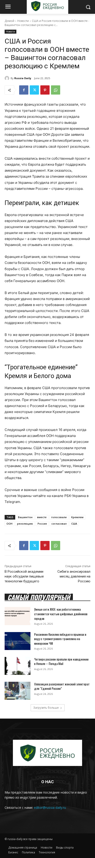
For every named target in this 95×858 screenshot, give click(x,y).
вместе (42, 517)
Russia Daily (22, 78)
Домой (9, 21)
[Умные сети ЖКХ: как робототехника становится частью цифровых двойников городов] (17, 616)
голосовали (59, 517)
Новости (23, 21)
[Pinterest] (45, 90)
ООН (9, 523)
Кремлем (77, 517)
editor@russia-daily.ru (50, 807)
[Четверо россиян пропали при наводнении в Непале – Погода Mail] (17, 666)
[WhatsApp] (55, 90)
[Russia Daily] (8, 78)
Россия (42, 523)
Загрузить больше (46, 708)
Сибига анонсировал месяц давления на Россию (73, 576)
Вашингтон (25, 517)
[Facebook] (23, 90)
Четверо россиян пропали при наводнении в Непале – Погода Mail (61, 661)
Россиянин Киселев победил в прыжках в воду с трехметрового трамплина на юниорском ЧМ (60, 639)
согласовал (59, 523)
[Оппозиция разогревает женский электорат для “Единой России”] (17, 691)
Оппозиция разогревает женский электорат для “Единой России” (62, 686)
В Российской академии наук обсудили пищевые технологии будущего (24, 576)
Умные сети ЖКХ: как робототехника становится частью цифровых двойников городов (60, 614)
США (74, 523)
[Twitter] (34, 90)
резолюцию (25, 523)
